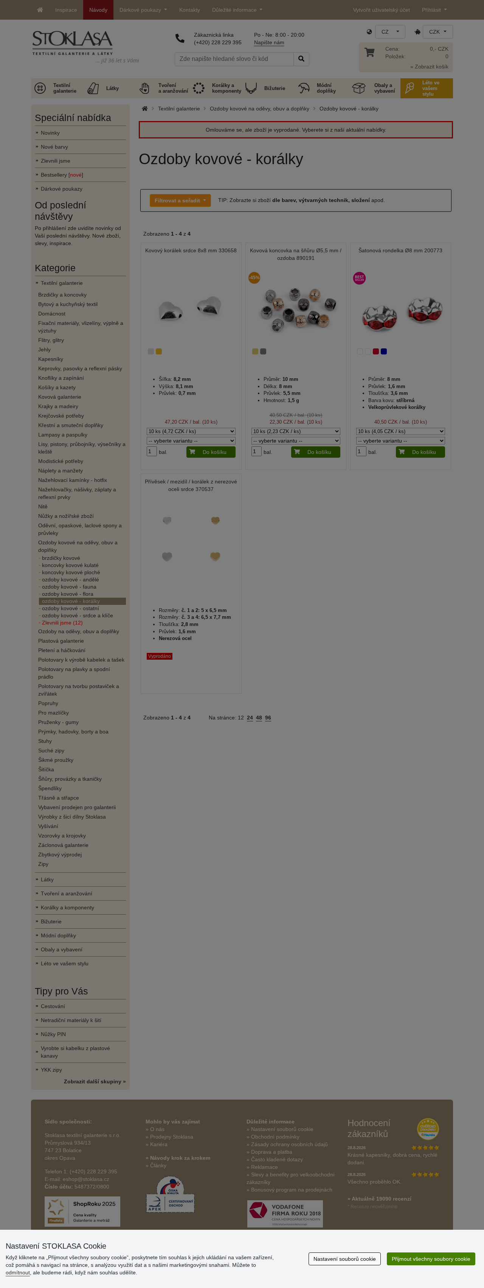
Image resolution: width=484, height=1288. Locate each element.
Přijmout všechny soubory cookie (431, 1259)
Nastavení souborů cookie (344, 1259)
